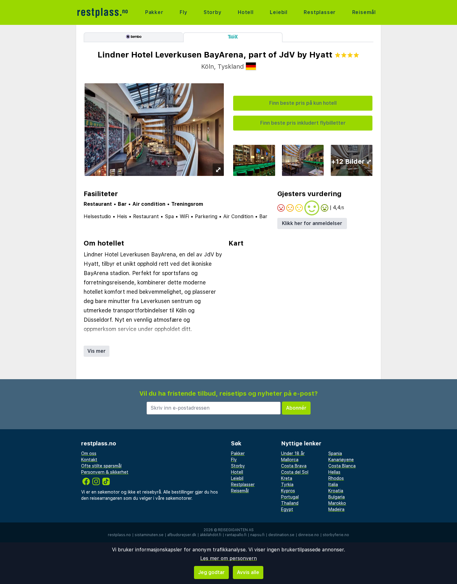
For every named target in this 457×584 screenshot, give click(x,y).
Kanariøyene (341, 459)
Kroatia (335, 490)
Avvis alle (248, 572)
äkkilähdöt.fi (210, 535)
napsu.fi (257, 535)
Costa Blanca (342, 465)
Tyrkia (287, 484)
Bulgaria (336, 496)
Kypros (288, 490)
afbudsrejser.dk (181, 535)
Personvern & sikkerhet (104, 472)
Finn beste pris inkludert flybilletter (303, 123)
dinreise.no (308, 535)
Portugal (290, 496)
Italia (333, 484)
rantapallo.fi (236, 535)
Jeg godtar (211, 572)
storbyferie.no (336, 535)
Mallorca (289, 459)
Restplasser (320, 12)
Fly (183, 12)
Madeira (336, 509)
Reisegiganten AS (236, 530)
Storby (213, 12)
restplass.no (119, 535)
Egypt (287, 509)
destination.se (281, 535)
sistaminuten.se (149, 535)
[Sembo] (133, 37)
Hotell (246, 12)
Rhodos (336, 478)
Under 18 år (293, 453)
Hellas (334, 472)
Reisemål (364, 12)
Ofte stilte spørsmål (101, 465)
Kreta (286, 478)
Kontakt (89, 459)
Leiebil (279, 12)
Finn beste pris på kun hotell (303, 103)
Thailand (289, 503)
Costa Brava (294, 465)
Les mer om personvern (228, 558)
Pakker (154, 12)
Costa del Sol (294, 472)
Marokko (337, 503)
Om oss (88, 453)
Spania (335, 453)
